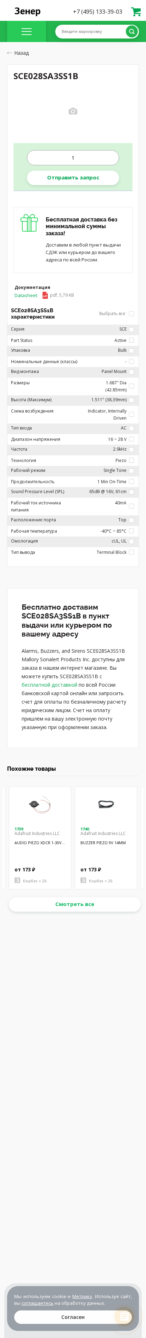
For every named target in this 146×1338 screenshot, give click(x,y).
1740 (84, 829)
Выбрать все (113, 313)
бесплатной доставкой (49, 684)
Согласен (73, 1317)
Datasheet (44, 295)
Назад (21, 52)
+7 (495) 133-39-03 (97, 12)
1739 (19, 829)
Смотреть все (74, 903)
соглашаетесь (38, 1303)
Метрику (82, 1296)
